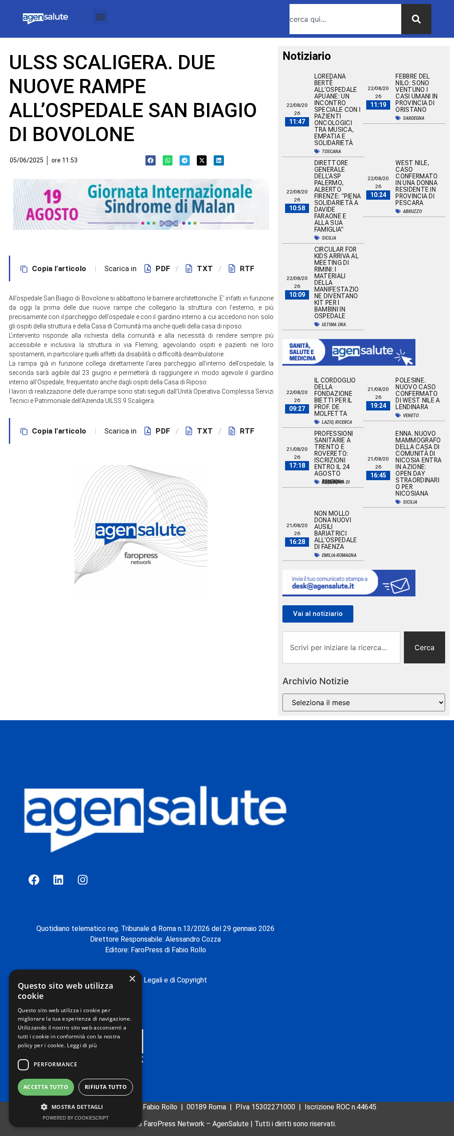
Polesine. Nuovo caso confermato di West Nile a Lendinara (417, 393)
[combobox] (345, 19)
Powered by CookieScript (76, 1117)
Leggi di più (82, 1045)
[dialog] (75, 1048)
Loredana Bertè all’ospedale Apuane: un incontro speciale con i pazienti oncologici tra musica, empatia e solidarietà (337, 109)
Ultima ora (334, 324)
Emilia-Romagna (339, 555)
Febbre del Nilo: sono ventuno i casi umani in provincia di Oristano (416, 93)
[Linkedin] (58, 879)
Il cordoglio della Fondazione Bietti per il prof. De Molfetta (335, 397)
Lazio (327, 422)
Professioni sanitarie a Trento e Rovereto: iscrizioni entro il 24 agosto (333, 453)
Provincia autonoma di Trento (336, 482)
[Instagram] (82, 879)
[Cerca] (416, 19)
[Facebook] (34, 879)
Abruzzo (412, 211)
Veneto (411, 415)
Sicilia (329, 238)
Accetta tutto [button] (45, 1087)
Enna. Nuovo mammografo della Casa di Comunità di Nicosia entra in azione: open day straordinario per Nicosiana (418, 463)
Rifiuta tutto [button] (106, 1087)
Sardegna (413, 118)
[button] (100, 16)
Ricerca (343, 422)
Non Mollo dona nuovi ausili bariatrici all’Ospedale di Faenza (335, 530)
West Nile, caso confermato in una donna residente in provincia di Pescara (416, 182)
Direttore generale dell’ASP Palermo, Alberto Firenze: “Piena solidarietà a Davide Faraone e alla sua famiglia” (337, 196)
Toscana (331, 151)
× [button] (132, 979)
